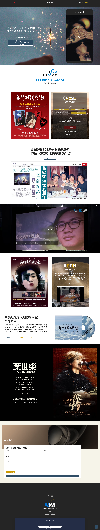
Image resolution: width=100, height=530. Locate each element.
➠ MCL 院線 (61, 109)
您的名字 (7, 450)
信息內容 (7, 461)
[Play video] (79, 37)
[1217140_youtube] (52, 496)
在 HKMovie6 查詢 (71, 135)
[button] (86, 2)
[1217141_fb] (48, 496)
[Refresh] (3, 486)
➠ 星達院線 (78, 112)
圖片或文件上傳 (8, 469)
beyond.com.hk (50, 2)
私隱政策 (53, 514)
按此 (67, 135)
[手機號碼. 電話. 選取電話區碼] (45, 453)
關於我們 (53, 500)
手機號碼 (45, 450)
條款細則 (47, 514)
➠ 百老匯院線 (78, 109)
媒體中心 (47, 500)
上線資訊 (50, 511)
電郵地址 (8, 456)
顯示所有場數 (25, 393)
